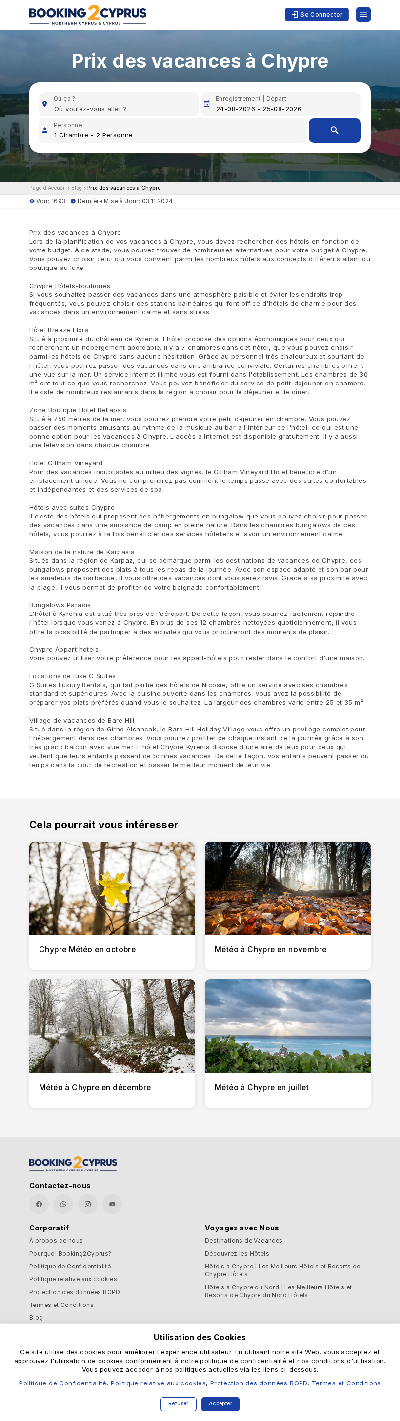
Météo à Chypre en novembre (270, 949)
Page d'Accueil (47, 188)
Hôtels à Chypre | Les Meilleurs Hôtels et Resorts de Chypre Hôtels (282, 1270)
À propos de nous (56, 1240)
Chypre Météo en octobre (87, 949)
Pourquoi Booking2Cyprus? (70, 1253)
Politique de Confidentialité (70, 1266)
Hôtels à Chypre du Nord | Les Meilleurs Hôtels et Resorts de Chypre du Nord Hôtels (278, 1291)
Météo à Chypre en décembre (95, 1087)
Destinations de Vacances (244, 1240)
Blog (76, 188)
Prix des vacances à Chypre (123, 188)
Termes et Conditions (61, 1305)
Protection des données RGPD (74, 1292)
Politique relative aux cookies (73, 1279)
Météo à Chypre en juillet (262, 1087)
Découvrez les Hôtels (237, 1253)
